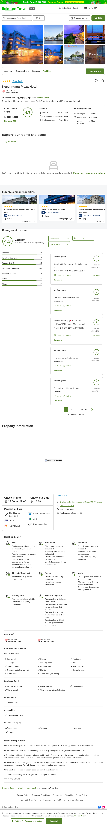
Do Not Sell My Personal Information (69, 800)
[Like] (96, 81)
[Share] (102, 80)
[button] (14, 8)
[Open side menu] (103, 9)
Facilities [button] (47, 71)
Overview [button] (8, 71)
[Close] (103, 813)
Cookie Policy (80, 816)
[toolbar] (50, 18)
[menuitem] (70, 8)
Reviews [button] (36, 71)
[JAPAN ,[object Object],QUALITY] (10, 92)
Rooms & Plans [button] (22, 71)
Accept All (54, 821)
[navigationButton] (60, 409)
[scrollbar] (53, 209)
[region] (53, 817)
